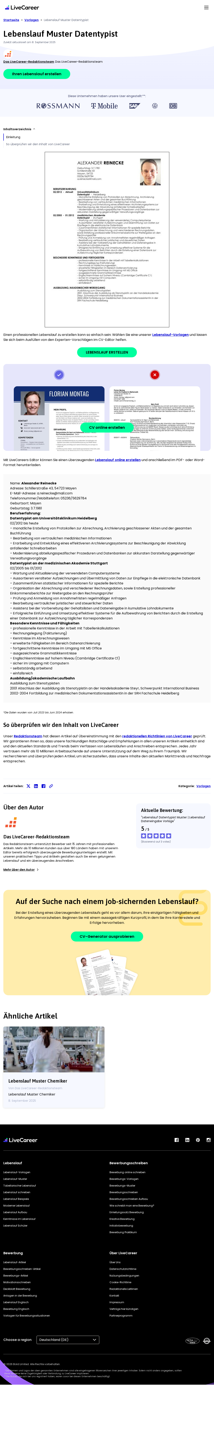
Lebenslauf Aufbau (15, 1212)
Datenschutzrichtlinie (123, 1269)
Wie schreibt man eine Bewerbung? (132, 1205)
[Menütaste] (206, 7)
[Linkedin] (187, 1140)
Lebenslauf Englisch (16, 1302)
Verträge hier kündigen (124, 1309)
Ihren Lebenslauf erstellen (36, 73)
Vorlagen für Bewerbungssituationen (26, 1315)
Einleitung (13, 137)
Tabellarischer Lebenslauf (19, 1185)
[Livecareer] (20, 1140)
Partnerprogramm (121, 1315)
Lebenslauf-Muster (15, 1179)
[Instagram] (208, 1140)
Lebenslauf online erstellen (118, 460)
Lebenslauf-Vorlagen (170, 334)
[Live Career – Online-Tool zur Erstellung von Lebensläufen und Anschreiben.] (22, 7)
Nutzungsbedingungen (124, 1275)
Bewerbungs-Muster (122, 1185)
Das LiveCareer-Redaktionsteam (28, 62)
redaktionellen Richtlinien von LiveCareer (157, 736)
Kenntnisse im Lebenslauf (19, 1219)
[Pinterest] (198, 1140)
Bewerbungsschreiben (124, 1192)
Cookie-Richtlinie (120, 1282)
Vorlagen (203, 786)
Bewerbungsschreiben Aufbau (129, 1199)
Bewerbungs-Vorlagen (124, 1179)
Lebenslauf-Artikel (14, 1262)
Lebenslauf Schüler (15, 1225)
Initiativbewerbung (121, 1225)
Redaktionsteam (28, 736)
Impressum (117, 1302)
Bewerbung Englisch (16, 1309)
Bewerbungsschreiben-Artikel (22, 1269)
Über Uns (115, 1262)
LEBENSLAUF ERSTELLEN (107, 352)
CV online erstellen (107, 427)
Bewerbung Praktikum (123, 1232)
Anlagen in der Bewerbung (20, 1295)
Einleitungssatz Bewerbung (127, 1212)
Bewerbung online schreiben (127, 1172)
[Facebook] (177, 1140)
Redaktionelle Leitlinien (124, 1289)
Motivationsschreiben (17, 1282)
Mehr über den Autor (19, 870)
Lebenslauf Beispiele (16, 1199)
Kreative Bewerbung (122, 1219)
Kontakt (114, 1295)
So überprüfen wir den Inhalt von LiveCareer (38, 144)
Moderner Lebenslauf (16, 1205)
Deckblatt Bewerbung (16, 1289)
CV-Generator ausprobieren (107, 936)
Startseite (11, 20)
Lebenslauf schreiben (16, 1192)
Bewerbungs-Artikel (15, 1275)
